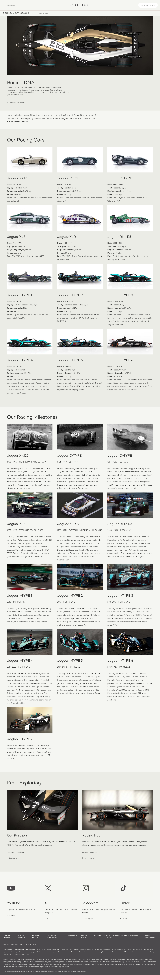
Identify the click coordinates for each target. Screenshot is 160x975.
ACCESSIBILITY (73, 935)
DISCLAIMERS (99, 935)
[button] (18, 13)
